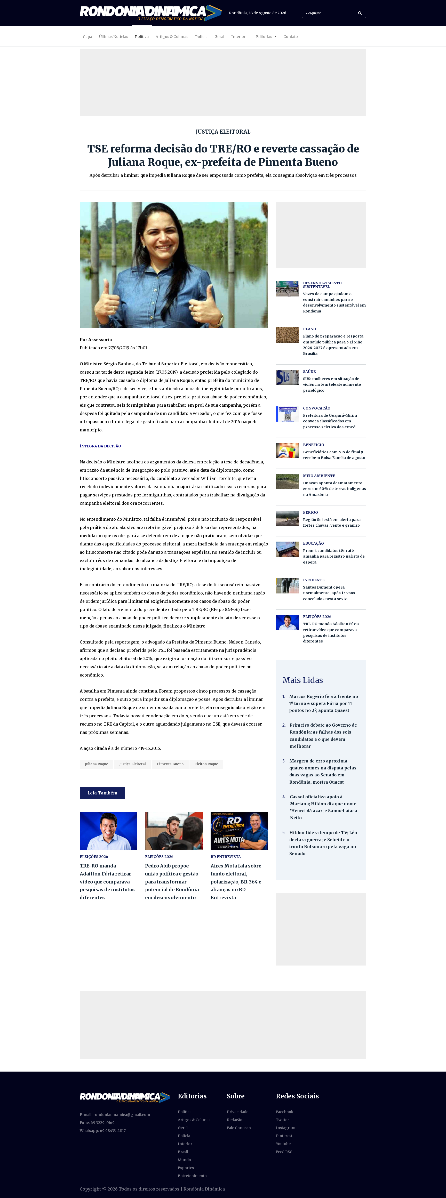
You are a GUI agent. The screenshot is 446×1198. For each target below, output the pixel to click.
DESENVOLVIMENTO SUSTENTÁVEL (322, 284)
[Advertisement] (321, 929)
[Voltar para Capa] (151, 13)
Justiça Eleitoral (132, 764)
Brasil (183, 1151)
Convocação (316, 408)
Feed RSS (284, 1151)
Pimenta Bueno (170, 764)
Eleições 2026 (159, 856)
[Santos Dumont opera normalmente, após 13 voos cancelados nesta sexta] (287, 585)
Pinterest (284, 1135)
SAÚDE (309, 371)
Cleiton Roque (206, 764)
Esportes (186, 1167)
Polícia (201, 36)
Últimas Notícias (113, 36)
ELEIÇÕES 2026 (94, 856)
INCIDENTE (313, 580)
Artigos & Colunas (172, 36)
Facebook (284, 1111)
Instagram (285, 1127)
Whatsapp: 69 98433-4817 (103, 1130)
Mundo (184, 1159)
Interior (238, 36)
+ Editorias (262, 36)
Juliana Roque (96, 764)
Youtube (283, 1143)
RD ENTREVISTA (226, 856)
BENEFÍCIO (313, 445)
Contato (290, 36)
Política (142, 36)
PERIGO (310, 512)
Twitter (282, 1119)
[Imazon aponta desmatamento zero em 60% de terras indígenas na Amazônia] (287, 481)
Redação (234, 1119)
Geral (219, 36)
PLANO (309, 329)
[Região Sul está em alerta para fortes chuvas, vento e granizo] (287, 518)
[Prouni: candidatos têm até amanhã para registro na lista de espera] (287, 549)
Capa (87, 36)
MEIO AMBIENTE (319, 476)
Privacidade (237, 1111)
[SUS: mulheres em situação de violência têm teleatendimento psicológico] (287, 377)
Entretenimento (192, 1175)
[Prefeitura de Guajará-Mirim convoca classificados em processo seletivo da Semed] (287, 414)
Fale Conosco (239, 1127)
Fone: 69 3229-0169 (97, 1122)
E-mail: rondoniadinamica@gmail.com (115, 1114)
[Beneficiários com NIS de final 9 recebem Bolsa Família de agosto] (287, 450)
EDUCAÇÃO (313, 543)
